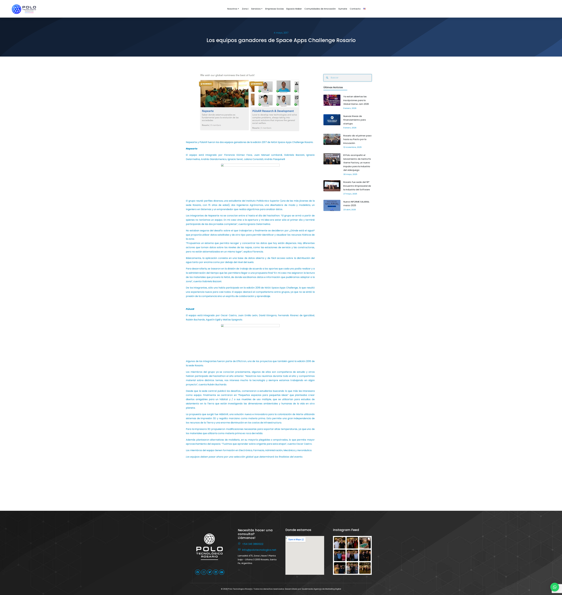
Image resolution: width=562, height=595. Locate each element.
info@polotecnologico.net (259, 550)
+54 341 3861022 (252, 544)
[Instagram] (203, 572)
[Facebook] (197, 572)
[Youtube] (221, 572)
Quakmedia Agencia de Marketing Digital (321, 589)
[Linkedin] (215, 572)
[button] (352, 555)
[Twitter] (209, 572)
